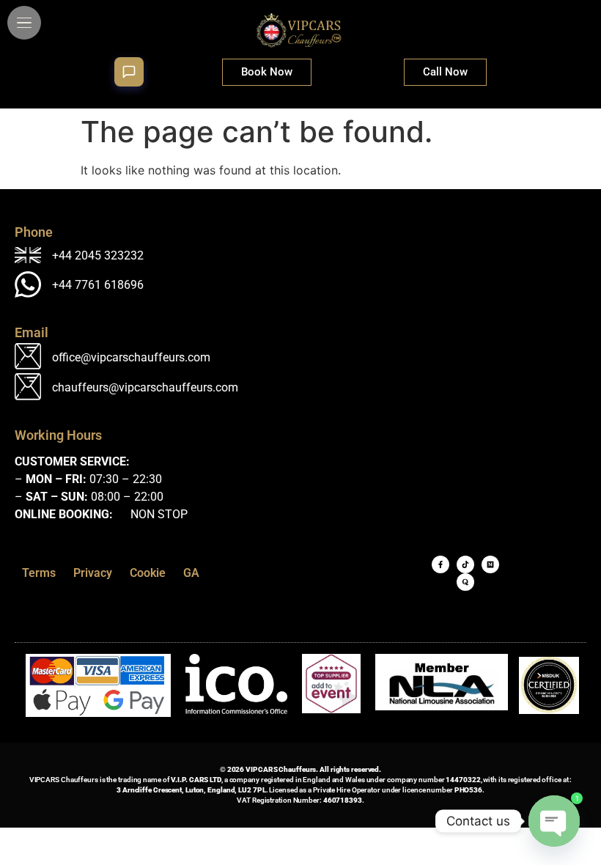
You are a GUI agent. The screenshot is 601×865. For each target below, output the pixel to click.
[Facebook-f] (440, 564)
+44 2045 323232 (98, 255)
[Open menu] (24, 23)
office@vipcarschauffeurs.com (131, 357)
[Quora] (465, 582)
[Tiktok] (465, 564)
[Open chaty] (554, 821)
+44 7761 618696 (98, 285)
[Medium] (490, 564)
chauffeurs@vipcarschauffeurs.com (145, 387)
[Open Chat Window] (129, 71)
